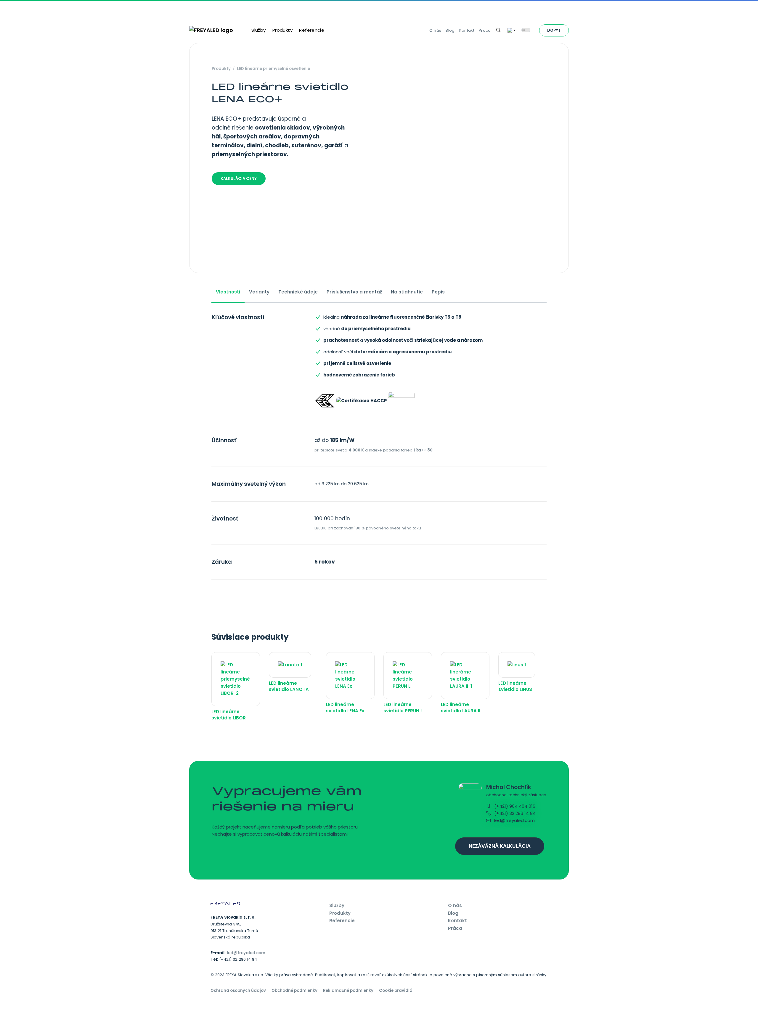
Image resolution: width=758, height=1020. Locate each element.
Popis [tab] (438, 292)
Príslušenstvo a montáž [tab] (354, 292)
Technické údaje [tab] (298, 292)
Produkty (282, 30)
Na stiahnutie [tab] (407, 292)
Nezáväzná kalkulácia (500, 846)
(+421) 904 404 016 (514, 806)
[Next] (550, 158)
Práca (485, 30)
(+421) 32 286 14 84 (514, 813)
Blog (450, 30)
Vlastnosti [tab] (228, 292)
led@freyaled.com (514, 820)
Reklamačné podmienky (348, 990)
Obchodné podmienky (294, 990)
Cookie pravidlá (395, 990)
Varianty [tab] (259, 292)
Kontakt (466, 30)
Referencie (311, 30)
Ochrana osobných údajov (238, 990)
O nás (435, 30)
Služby (258, 30)
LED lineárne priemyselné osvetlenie (273, 68)
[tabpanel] (379, 446)
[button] (498, 30)
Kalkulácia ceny (239, 178)
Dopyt (554, 30)
